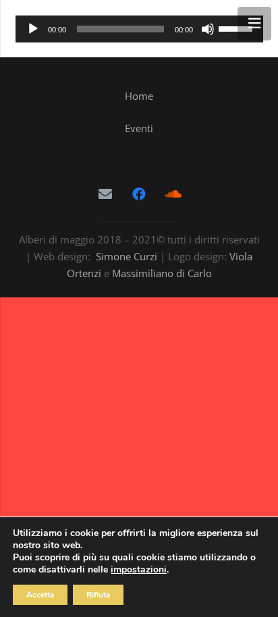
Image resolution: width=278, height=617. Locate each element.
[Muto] (208, 29)
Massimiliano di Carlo (162, 273)
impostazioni (139, 570)
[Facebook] (139, 194)
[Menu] (254, 23)
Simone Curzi (126, 256)
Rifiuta (98, 594)
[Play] (33, 29)
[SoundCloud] (173, 194)
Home (139, 95)
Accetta (40, 594)
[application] (139, 29)
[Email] (105, 194)
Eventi (139, 128)
